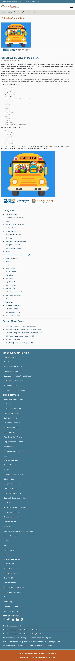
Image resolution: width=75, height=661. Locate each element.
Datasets (7, 404)
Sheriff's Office (10, 285)
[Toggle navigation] (72, 7)
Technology (9, 302)
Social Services (10, 288)
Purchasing (9, 278)
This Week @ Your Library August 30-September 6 (23, 329)
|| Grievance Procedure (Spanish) (39, 646)
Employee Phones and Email (15, 390)
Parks (7, 265)
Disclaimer (24, 657)
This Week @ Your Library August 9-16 (19, 343)
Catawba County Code (12, 371)
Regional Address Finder (13, 442)
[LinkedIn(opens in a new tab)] (18, 619)
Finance (8, 251)
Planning (7, 555)
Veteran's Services (11, 309)
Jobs (6, 456)
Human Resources (11, 258)
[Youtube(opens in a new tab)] (22, 619)
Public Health (10, 275)
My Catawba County (12, 315)
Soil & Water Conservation (14, 292)
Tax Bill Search (9, 446)
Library (7, 261)
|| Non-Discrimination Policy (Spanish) (46, 642)
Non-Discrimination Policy (13, 626)
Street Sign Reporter (12, 423)
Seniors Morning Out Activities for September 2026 (23, 333)
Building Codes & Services (14, 224)
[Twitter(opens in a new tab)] (8, 619)
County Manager (11, 231)
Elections (8, 238)
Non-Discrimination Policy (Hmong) (16, 642)
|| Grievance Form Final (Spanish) (40, 638)
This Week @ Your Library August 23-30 (19, 336)
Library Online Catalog (12, 408)
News (10, 12)
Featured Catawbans (12, 312)
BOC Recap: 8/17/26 (12, 339)
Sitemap (52, 657)
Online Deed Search (11, 413)
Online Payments (10, 418)
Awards (7, 362)
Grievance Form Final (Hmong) (15, 638)
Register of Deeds (11, 282)
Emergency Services (12, 245)
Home (3, 12)
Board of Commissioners (14, 218)
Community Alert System (13, 399)
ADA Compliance (10, 357)
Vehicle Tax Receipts (12, 427)
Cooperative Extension (12, 484)
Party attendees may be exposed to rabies (20, 326)
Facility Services (10, 522)
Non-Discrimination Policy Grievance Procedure (21, 630)
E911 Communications (13, 235)
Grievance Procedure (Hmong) (14, 646)
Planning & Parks (11, 272)
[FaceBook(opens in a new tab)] (4, 619)
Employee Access (10, 385)
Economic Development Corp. (15, 498)
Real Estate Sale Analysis (13, 437)
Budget (8, 221)
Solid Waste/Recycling (13, 295)
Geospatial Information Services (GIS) (18, 531)
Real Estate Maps (10, 432)
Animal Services (11, 214)
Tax (6, 299)
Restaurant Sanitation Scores (15, 451)
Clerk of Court (10, 228)
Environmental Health (13, 248)
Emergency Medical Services (15, 241)
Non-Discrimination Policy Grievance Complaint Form (23, 634)
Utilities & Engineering (13, 305)
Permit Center (10, 268)
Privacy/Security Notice (38, 657)
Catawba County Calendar (14, 381)
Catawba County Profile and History (18, 376)
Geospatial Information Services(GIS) (18, 255)
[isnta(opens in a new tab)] (13, 619)
